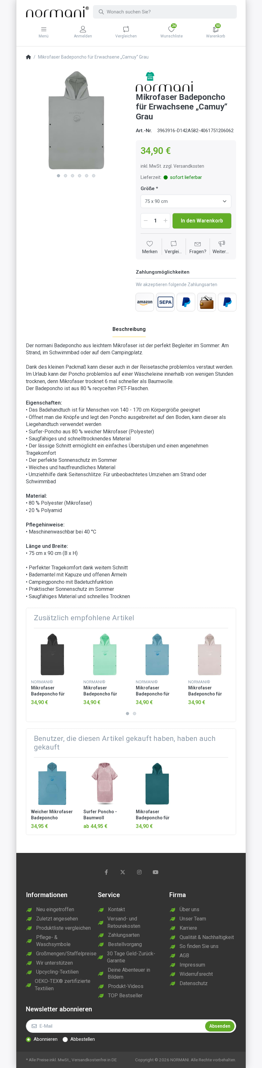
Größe (148, 188)
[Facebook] (106, 872)
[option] (76, 120)
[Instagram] (139, 872)
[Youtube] (156, 872)
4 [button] (79, 175)
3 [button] (72, 175)
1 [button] (58, 175)
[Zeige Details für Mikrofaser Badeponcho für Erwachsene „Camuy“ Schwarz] (52, 654)
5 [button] (86, 175)
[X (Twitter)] (123, 872)
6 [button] (93, 175)
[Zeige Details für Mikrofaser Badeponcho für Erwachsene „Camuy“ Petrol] (157, 783)
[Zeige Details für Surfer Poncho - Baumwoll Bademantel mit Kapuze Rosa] (104, 783)
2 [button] (65, 175)
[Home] (28, 57)
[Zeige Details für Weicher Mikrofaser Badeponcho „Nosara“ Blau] (52, 783)
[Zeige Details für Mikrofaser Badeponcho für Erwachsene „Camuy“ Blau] (157, 654)
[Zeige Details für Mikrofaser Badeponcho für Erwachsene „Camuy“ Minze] (104, 654)
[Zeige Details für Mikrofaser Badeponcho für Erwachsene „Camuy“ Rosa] (209, 654)
